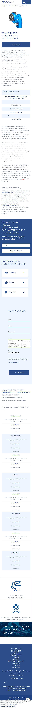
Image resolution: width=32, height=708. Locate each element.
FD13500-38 (15, 455)
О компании (16, 649)
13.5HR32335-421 (16, 416)
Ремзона (16, 663)
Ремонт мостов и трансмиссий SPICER (16, 630)
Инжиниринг (16, 655)
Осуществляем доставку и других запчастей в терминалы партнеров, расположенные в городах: (16, 395)
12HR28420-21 (15, 494)
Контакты (16, 667)
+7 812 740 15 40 (16, 595)
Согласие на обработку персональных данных (16, 686)
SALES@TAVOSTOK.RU (16, 597)
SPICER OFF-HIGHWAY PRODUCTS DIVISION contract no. (16, 97)
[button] (24, 2)
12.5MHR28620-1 (16, 435)
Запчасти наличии (16, 661)
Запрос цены (16, 44)
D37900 (15, 474)
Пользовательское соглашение (16, 688)
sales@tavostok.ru (9, 205)
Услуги (16, 653)
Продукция (16, 651)
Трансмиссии (16, 119)
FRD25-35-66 (15, 513)
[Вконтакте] (5, 681)
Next (28, 640)
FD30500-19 (15, 533)
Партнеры (16, 665)
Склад (16, 657)
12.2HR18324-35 (15, 552)
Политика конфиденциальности (16, 690)
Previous (22, 640)
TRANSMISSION (15, 424)
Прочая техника (16, 112)
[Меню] (28, 2)
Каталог (16, 659)
